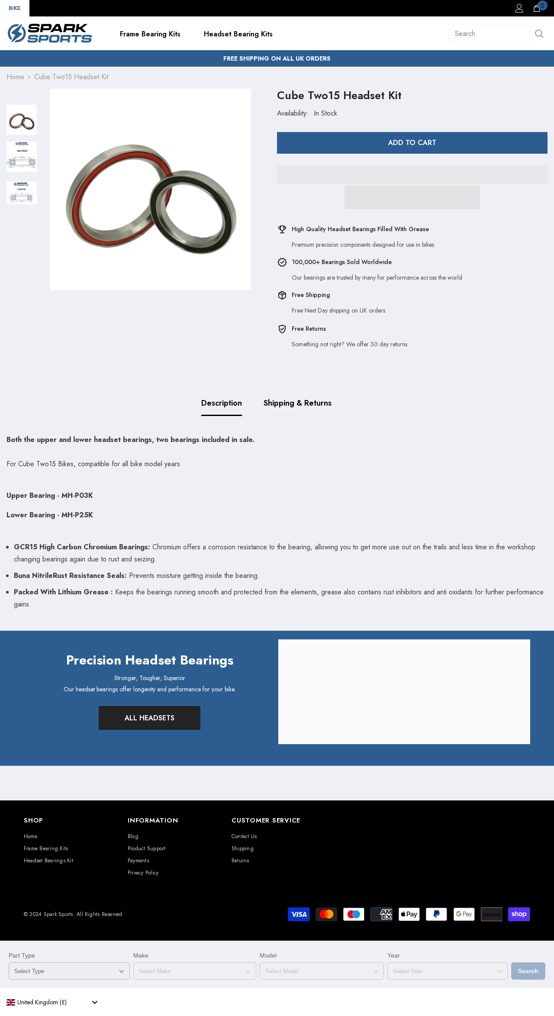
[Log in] (519, 8)
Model (268, 955)
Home (15, 77)
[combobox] (52, 1002)
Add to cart (412, 143)
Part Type (22, 955)
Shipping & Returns (298, 403)
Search (528, 971)
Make (140, 955)
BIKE (15, 8)
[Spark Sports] (404, 691)
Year (393, 955)
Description (221, 403)
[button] (412, 197)
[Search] (498, 33)
